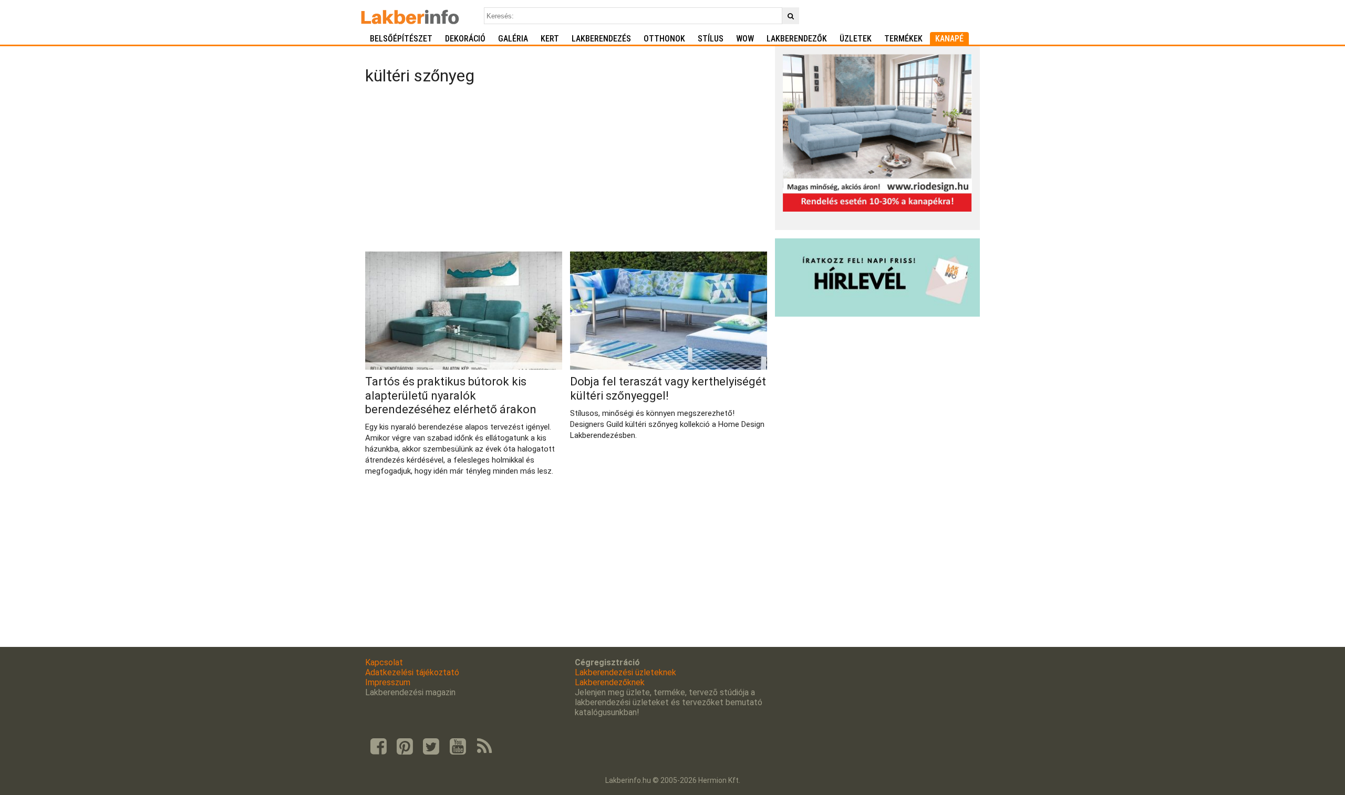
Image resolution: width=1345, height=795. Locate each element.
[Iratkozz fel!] (877, 314)
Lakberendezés (601, 39)
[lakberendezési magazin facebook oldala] (378, 747)
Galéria (513, 39)
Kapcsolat (384, 662)
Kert (550, 39)
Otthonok (664, 39)
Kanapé (949, 39)
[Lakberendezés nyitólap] (410, 16)
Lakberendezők (797, 39)
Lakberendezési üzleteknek (625, 672)
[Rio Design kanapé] (877, 209)
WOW (745, 39)
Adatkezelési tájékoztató (412, 672)
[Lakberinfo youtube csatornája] (457, 747)
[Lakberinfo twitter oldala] (431, 747)
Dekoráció (465, 39)
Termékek (903, 39)
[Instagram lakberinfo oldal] (404, 747)
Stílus (710, 39)
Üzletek (856, 39)
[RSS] (484, 747)
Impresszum (387, 682)
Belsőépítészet (401, 39)
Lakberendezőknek (610, 682)
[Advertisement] (566, 170)
